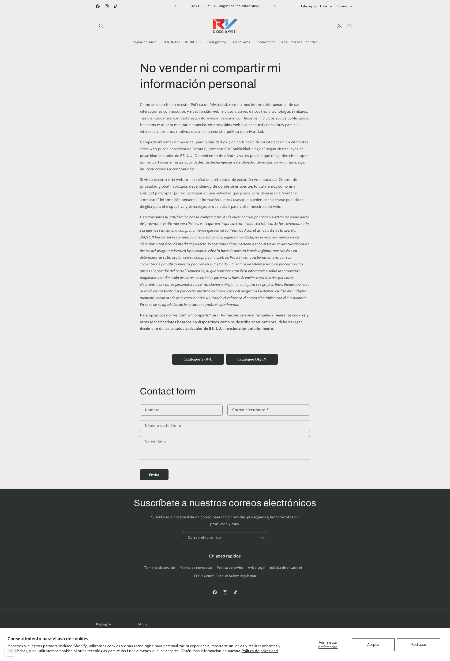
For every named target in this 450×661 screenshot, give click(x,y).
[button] (101, 26)
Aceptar (373, 644)
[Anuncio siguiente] (275, 6)
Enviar (154, 475)
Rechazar (418, 644)
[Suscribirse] (262, 537)
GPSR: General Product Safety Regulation (225, 576)
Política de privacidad (260, 651)
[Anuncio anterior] (175, 6)
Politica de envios (230, 567)
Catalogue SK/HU (198, 359)
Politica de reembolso (196, 567)
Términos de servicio (159, 567)
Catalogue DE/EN (251, 359)
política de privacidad (286, 567)
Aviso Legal (256, 567)
